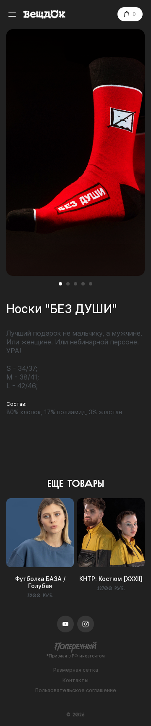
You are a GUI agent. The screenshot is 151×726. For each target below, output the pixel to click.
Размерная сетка (75, 670)
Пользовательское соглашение (75, 690)
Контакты (75, 680)
